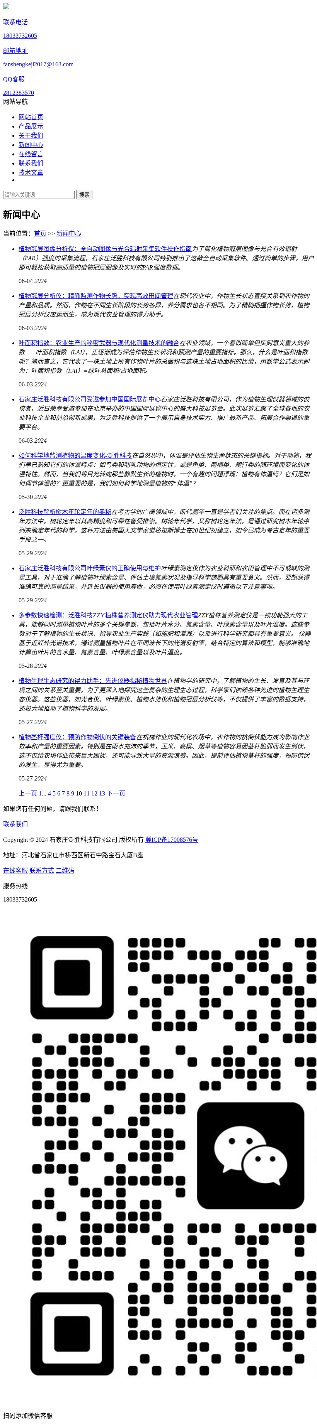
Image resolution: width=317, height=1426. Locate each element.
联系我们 (31, 163)
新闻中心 (31, 145)
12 (94, 793)
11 (87, 793)
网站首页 (31, 117)
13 (102, 793)
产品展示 (31, 126)
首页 (40, 233)
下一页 (116, 793)
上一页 (28, 793)
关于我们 (31, 135)
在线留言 (31, 154)
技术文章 (31, 172)
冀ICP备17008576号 (171, 839)
